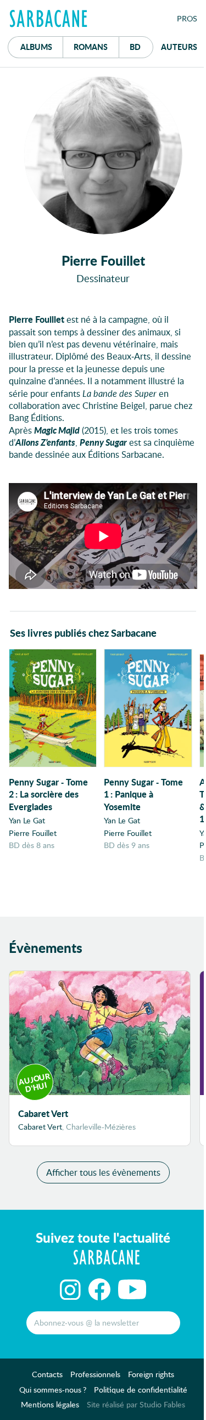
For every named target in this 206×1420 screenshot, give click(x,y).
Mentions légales (50, 1404)
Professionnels (95, 1374)
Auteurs (179, 46)
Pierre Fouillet (33, 833)
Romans (91, 46)
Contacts (47, 1374)
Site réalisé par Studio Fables (136, 1404)
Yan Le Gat (27, 820)
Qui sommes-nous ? (52, 1389)
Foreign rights (151, 1374)
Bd (141, 46)
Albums (36, 46)
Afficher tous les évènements (103, 1172)
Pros (187, 18)
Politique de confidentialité (140, 1389)
